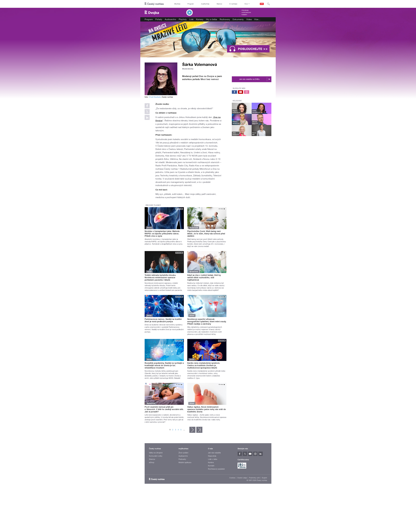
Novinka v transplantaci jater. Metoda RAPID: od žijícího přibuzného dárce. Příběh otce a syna (162, 233)
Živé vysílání (183, 453)
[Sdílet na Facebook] (147, 105)
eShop (151, 462)
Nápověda (212, 456)
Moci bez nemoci (210, 79)
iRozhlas (177, 4)
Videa (249, 19)
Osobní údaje (242, 478)
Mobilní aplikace (185, 462)
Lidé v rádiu (212, 459)
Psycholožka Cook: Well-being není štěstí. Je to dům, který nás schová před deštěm (206, 233)
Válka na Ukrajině (155, 453)
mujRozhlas (205, 4)
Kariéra (211, 462)
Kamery (244, 14)
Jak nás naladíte (214, 453)
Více (257, 19)
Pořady (158, 19)
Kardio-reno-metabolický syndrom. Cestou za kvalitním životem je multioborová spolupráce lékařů (203, 365)
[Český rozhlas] (154, 4)
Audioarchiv (246, 12)
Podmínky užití (254, 478)
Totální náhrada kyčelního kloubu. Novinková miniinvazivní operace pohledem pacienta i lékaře (160, 277)
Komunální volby (155, 456)
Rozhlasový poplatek (216, 469)
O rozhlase (233, 4)
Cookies (232, 478)
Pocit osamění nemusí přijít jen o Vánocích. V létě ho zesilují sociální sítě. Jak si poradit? (164, 409)
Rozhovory (225, 19)
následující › (192, 430)
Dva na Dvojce (206, 76)
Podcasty (182, 459)
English (264, 478)
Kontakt (211, 466)
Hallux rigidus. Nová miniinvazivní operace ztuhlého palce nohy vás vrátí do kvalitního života (206, 409)
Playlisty (183, 19)
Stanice (219, 4)
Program (191, 4)
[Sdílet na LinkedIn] (147, 117)
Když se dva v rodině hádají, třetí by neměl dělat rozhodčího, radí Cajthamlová (204, 277)
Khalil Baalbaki (155, 97)
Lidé (191, 19)
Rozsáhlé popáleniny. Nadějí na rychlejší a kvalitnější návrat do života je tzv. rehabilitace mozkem (164, 365)
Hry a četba (211, 19)
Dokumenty (238, 19)
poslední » (199, 430)
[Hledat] (268, 4)
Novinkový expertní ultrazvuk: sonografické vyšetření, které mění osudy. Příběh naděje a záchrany (206, 321)
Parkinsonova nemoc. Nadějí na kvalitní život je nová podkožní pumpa (163, 320)
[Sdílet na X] (147, 111)
